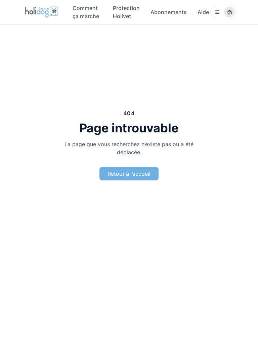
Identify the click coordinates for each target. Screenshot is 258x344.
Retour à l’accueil (129, 173)
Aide (203, 12)
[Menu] (223, 12)
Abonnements (168, 12)
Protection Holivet (126, 12)
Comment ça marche (86, 12)
